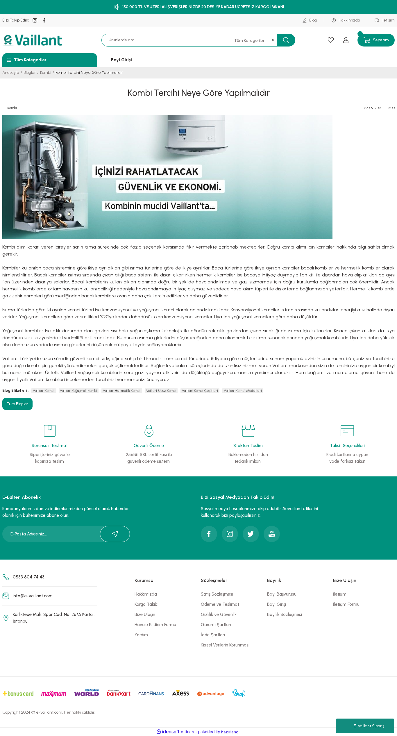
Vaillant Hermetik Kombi (121, 391)
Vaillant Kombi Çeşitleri (200, 391)
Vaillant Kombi (43, 391)
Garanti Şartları (216, 624)
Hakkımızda (146, 594)
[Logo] (33, 40)
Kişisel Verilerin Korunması (225, 645)
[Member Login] (345, 40)
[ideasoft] (168, 732)
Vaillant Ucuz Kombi (161, 391)
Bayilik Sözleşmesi (284, 614)
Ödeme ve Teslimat (220, 604)
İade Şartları (213, 634)
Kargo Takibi (146, 604)
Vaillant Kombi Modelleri (243, 391)
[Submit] (115, 534)
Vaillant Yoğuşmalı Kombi (78, 391)
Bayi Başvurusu (281, 594)
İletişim (339, 594)
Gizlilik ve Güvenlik (219, 614)
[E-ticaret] (198, 732)
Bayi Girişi (276, 604)
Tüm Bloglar (17, 403)
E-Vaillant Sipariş (369, 726)
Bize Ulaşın (145, 614)
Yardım (141, 634)
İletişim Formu (346, 604)
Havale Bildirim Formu (155, 624)
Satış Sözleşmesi (217, 594)
